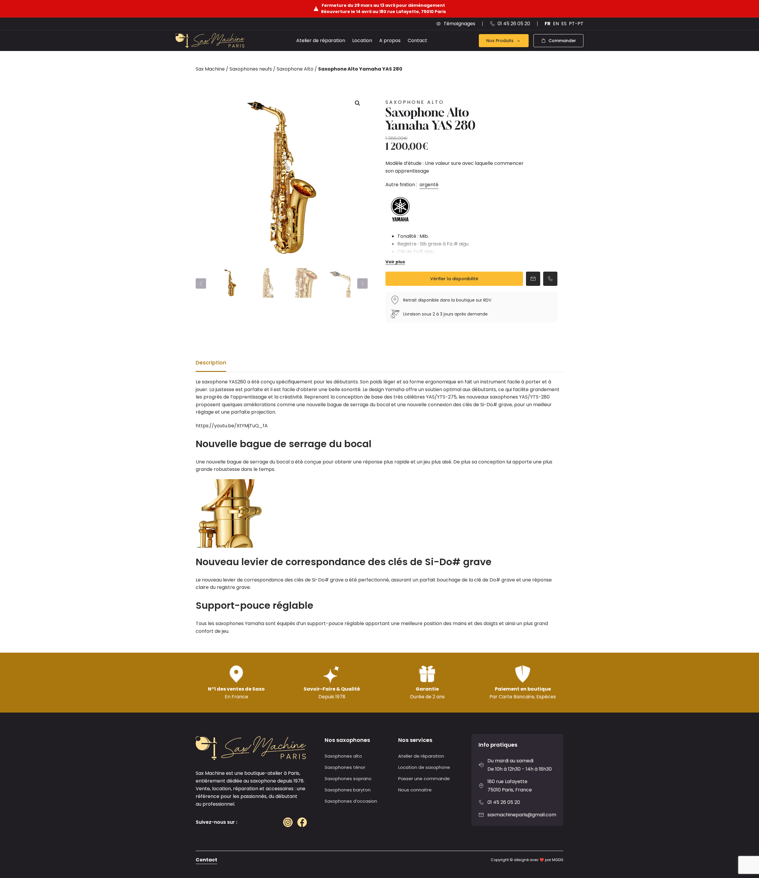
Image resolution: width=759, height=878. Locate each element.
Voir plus (395, 262)
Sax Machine (210, 69)
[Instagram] (288, 822)
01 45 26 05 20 (503, 802)
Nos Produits (500, 41)
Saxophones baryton (348, 790)
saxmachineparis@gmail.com (521, 814)
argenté (429, 184)
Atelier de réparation (320, 40)
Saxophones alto (343, 756)
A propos (390, 40)
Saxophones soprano (348, 778)
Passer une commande (424, 778)
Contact (417, 40)
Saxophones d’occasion (351, 801)
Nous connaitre (415, 790)
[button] (357, 103)
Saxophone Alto (295, 69)
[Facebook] (302, 822)
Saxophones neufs (250, 69)
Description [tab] (211, 362)
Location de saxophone (424, 767)
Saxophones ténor (345, 767)
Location (362, 40)
